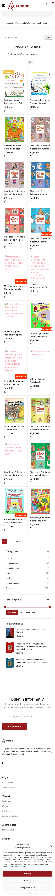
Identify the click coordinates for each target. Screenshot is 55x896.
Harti (8, 578)
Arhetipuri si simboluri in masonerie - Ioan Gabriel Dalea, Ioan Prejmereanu (31, 660)
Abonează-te (14, 726)
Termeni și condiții (9, 830)
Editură (9, 558)
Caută (48, 37)
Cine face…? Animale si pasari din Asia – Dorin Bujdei (14, 239)
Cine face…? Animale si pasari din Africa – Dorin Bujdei (14, 475)
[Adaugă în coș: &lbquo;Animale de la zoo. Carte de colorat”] (5, 156)
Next (18, 541)
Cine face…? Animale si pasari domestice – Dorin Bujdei (40, 429)
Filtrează (12, 612)
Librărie (9, 573)
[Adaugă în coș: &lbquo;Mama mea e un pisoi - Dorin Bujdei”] (5, 437)
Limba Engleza (12, 563)
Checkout (6, 811)
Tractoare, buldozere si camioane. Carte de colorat (40, 520)
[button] (51, 846)
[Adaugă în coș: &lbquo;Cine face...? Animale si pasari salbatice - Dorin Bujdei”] (31, 482)
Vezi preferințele (27, 887)
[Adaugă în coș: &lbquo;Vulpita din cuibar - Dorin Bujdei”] (31, 389)
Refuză (27, 880)
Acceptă (27, 873)
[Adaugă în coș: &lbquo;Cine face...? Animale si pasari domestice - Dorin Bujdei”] (31, 437)
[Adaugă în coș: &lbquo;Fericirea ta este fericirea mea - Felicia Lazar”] (5, 110)
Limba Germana (12, 583)
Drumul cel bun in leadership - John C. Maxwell (32, 630)
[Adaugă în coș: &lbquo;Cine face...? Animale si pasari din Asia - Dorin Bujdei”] (5, 247)
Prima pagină (7, 23)
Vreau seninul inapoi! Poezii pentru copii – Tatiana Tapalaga (14, 522)
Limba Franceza (12, 568)
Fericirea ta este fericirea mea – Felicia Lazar (14, 103)
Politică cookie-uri (15, 893)
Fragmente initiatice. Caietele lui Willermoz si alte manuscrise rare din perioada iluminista (31, 646)
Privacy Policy (28, 893)
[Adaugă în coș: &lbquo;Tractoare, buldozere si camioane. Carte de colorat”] (31, 528)
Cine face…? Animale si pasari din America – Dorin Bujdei (14, 194)
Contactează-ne (41, 893)
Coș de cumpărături (10, 816)
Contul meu (6, 801)
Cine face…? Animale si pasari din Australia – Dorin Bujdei (40, 148)
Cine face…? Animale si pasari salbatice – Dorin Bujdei (40, 475)
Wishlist (5, 806)
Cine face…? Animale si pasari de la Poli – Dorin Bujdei (40, 241)
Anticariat (10, 588)
